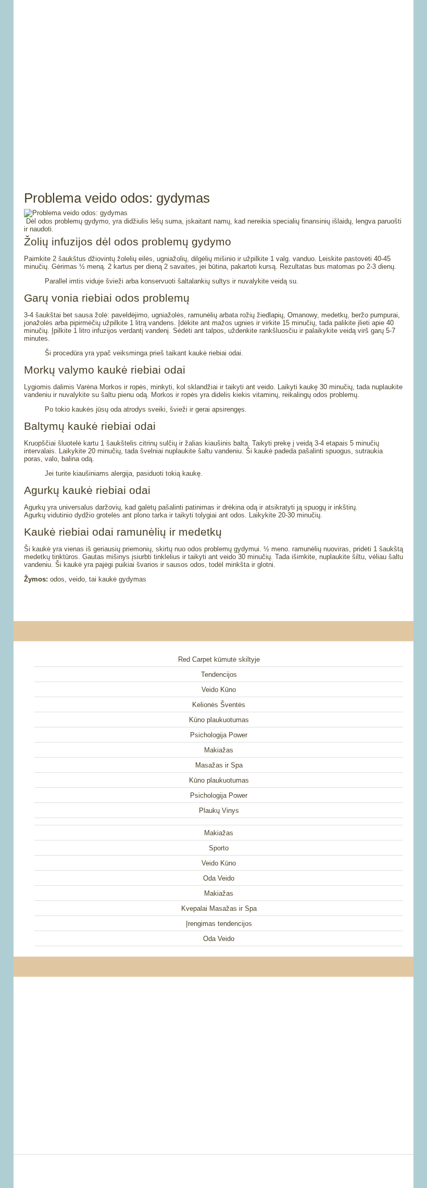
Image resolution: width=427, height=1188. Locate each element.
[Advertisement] (213, 83)
